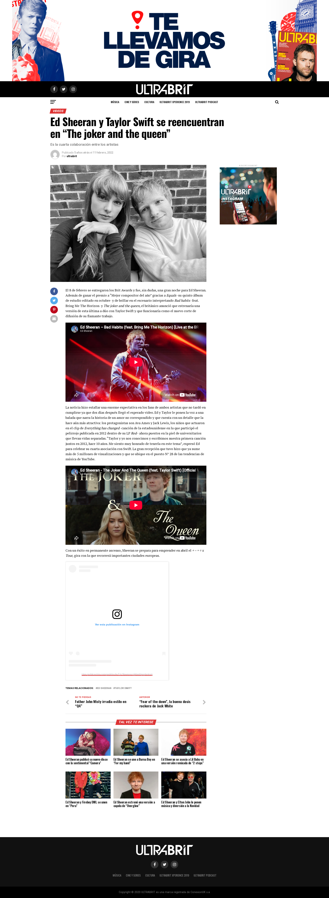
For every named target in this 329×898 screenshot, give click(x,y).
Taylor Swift (123, 688)
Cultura (149, 102)
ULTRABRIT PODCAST (206, 102)
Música (115, 102)
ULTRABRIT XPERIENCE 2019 (175, 102)
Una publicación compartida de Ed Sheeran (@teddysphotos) (117, 674)
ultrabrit (72, 156)
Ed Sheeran (104, 688)
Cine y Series (132, 102)
